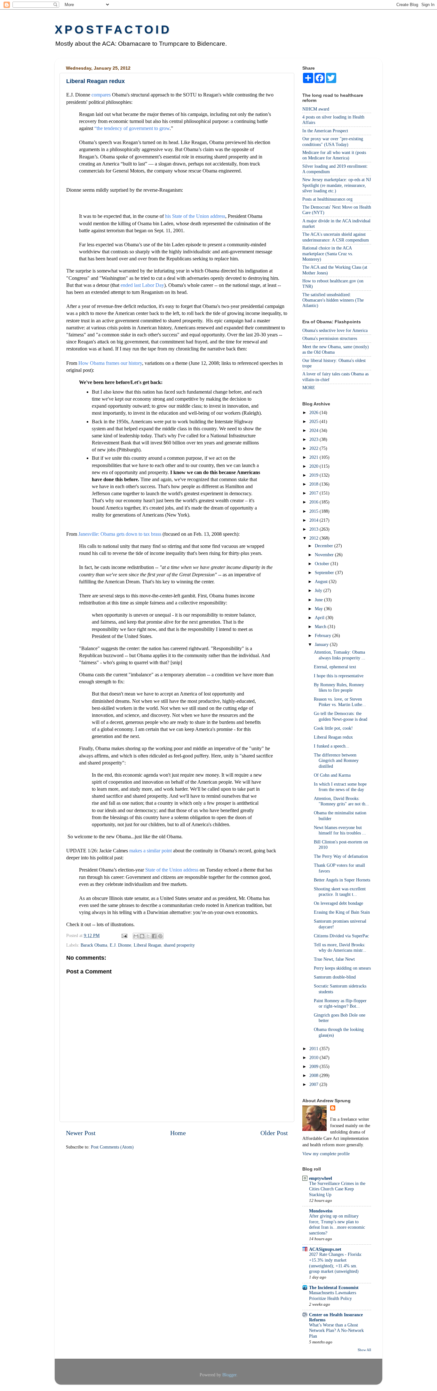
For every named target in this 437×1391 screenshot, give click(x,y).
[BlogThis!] (142, 936)
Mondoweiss (320, 1210)
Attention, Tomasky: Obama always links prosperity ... (339, 654)
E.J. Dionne (120, 945)
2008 (314, 1075)
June (319, 599)
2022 (314, 448)
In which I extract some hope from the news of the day (340, 786)
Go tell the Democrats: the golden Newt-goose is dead (340, 716)
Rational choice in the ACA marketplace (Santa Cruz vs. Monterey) (327, 253)
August (322, 581)
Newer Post (81, 1132)
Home (178, 1132)
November (325, 554)
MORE (308, 387)
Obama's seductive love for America (335, 330)
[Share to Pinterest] (160, 936)
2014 (314, 520)
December (324, 545)
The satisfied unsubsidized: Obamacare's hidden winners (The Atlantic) (333, 300)
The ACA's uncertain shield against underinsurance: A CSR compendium (335, 237)
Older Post (274, 1132)
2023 (314, 439)
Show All (364, 1350)
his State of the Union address (195, 216)
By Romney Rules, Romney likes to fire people (339, 687)
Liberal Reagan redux (333, 737)
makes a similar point (150, 850)
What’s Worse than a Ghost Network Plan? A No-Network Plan (336, 1331)
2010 (314, 1057)
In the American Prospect (325, 130)
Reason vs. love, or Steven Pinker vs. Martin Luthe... (340, 701)
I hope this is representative (338, 675)
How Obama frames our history (110, 363)
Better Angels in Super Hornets (342, 879)
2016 (314, 501)
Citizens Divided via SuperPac (341, 935)
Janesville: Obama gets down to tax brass (119, 534)
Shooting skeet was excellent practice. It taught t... (340, 891)
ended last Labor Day (142, 285)
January (322, 644)
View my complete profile (326, 1153)
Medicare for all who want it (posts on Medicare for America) (334, 155)
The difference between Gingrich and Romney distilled (336, 760)
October (322, 563)
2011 (314, 1048)
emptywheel (320, 1178)
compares (101, 94)
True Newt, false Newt (334, 959)
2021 (314, 457)
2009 (314, 1066)
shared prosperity (179, 945)
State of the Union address (171, 869)
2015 (314, 511)
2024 (314, 430)
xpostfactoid (113, 29)
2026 (314, 412)
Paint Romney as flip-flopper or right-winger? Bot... (340, 1003)
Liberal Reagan (147, 945)
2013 (314, 529)
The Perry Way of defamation (341, 856)
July (319, 590)
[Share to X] (148, 936)
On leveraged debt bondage (338, 903)
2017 (314, 493)
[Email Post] (124, 935)
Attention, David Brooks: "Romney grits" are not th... (341, 801)
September (325, 572)
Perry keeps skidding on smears (342, 968)
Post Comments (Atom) (112, 1146)
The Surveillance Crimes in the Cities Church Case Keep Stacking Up (337, 1189)
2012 (314, 538)
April (320, 617)
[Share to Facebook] (154, 936)
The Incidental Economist (334, 1287)
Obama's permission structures (329, 338)
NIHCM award (315, 108)
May (319, 608)
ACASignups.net (325, 1249)
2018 (314, 484)
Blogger (229, 1374)
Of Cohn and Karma (332, 775)
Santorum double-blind (335, 977)
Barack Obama (94, 945)
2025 (314, 421)
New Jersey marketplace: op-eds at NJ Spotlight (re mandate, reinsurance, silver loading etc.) (336, 185)
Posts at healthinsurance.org (327, 199)
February (323, 635)
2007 (314, 1084)
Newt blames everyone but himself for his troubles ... (340, 830)
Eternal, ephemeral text (335, 666)
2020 (314, 466)
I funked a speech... (331, 746)
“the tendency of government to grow (132, 128)
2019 (314, 475)
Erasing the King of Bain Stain (342, 912)
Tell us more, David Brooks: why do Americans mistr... (340, 947)
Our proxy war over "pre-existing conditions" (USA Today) (332, 141)
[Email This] (136, 936)
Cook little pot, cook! (333, 728)
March (321, 626)
